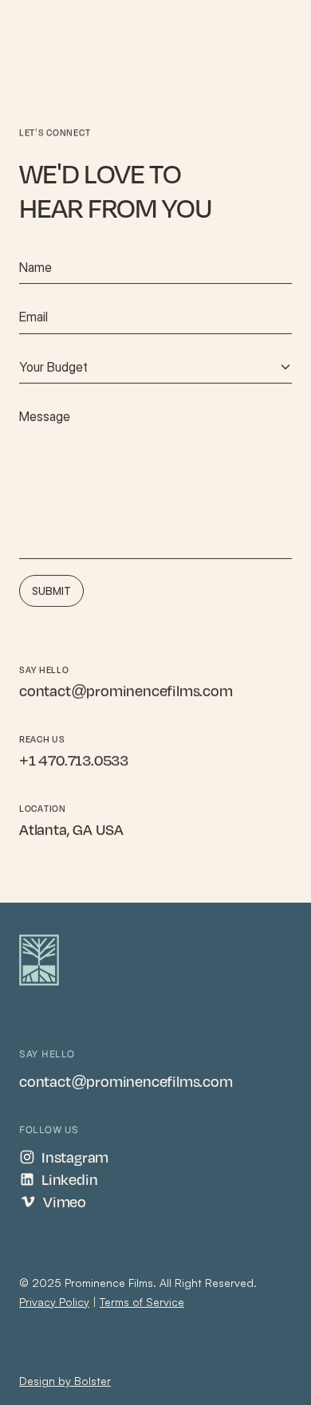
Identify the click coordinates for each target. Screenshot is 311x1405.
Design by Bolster (65, 1380)
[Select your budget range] (155, 367)
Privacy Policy (54, 1302)
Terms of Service (142, 1302)
